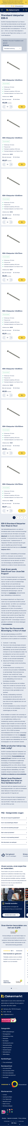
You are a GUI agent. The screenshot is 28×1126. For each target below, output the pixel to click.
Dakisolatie (5, 1038)
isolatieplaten (12, 593)
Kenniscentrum (6, 1066)
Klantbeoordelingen (7, 1106)
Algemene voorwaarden (12, 1118)
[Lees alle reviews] (14, 932)
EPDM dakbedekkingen (8, 1031)
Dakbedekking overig (8, 1036)
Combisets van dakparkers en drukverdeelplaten (13, 774)
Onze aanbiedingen (7, 1062)
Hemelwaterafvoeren (8, 1043)
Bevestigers (6, 1040)
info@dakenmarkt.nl (8, 1014)
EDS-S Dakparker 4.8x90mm (12, 369)
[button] (11, 988)
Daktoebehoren (6, 1052)
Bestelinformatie (7, 1101)
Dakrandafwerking (7, 1045)
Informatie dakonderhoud (9, 1075)
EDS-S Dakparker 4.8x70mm (12, 253)
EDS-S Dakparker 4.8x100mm (12, 426)
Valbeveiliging (6, 1054)
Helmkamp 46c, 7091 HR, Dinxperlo (12, 1009)
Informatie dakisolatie (8, 1073)
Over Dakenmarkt (7, 1099)
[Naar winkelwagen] (26, 10)
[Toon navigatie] (2, 10)
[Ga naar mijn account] (23, 10)
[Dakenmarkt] (13, 10)
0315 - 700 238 (7, 1011)
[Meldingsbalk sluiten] (26, 2)
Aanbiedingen (6, 1059)
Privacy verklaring (22, 1118)
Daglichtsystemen (7, 1047)
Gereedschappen (7, 1049)
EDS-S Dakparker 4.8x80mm (12, 311)
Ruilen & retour (6, 1103)
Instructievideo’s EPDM (8, 1070)
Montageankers (6, 1034)
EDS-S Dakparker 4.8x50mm (12, 138)
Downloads (5, 1077)
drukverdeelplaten (7, 624)
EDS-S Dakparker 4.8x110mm (12, 484)
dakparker (22, 735)
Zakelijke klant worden (10, 915)
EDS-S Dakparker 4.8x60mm (12, 195)
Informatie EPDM (7, 1068)
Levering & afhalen (7, 1097)
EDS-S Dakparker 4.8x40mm (12, 80)
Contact (5, 1094)
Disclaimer (4, 1118)
